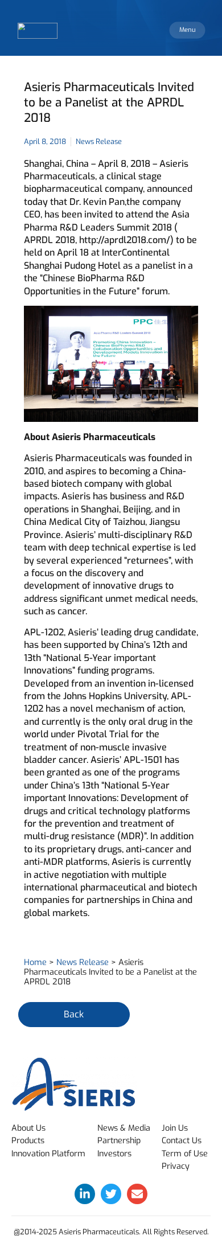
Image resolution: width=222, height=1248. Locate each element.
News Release (82, 962)
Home (35, 962)
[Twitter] (111, 1194)
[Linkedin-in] (85, 1194)
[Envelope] (137, 1194)
